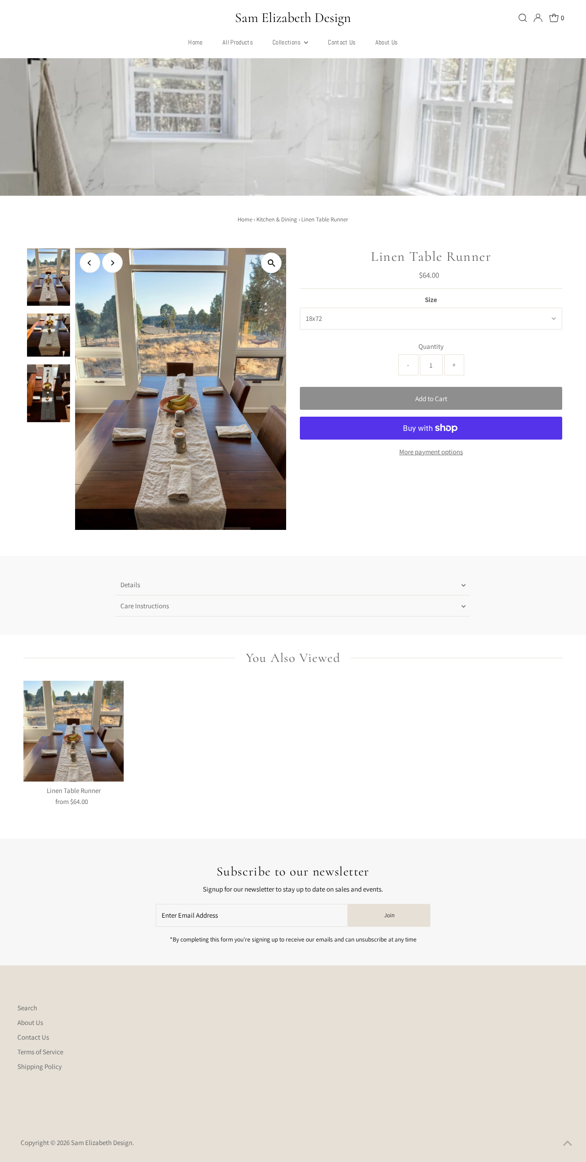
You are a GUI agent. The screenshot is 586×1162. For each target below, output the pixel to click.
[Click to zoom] (271, 263)
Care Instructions (144, 605)
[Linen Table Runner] (73, 731)
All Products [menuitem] (237, 42)
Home (245, 219)
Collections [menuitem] (287, 42)
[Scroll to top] (568, 1143)
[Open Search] (523, 18)
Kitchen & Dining (276, 219)
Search (27, 1007)
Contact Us (33, 1037)
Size (431, 299)
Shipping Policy (39, 1066)
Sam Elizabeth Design (293, 17)
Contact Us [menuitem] (342, 42)
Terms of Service (40, 1051)
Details (130, 584)
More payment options (431, 451)
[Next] (112, 263)
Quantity (431, 346)
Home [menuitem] (195, 42)
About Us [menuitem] (386, 42)
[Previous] (90, 263)
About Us (30, 1022)
